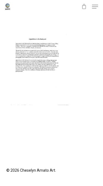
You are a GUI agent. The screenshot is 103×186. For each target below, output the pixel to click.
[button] (95, 6)
